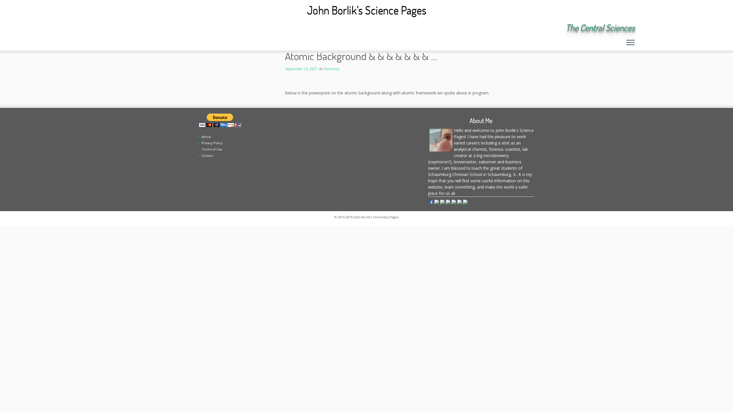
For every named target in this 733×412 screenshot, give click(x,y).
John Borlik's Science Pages (366, 10)
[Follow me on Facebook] (127, 28)
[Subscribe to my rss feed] (103, 28)
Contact (207, 155)
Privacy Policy (212, 143)
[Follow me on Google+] (134, 28)
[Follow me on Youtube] (142, 28)
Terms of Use (212, 149)
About (206, 136)
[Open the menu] (630, 43)
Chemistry (331, 68)
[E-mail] (111, 28)
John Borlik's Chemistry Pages (376, 217)
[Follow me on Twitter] (119, 28)
